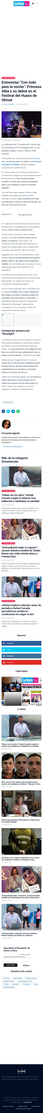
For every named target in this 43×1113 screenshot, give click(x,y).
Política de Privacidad (23, 1108)
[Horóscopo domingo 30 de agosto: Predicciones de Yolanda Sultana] (21, 803)
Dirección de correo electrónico (14, 957)
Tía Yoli (5, 984)
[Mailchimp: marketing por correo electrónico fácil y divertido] (26, 967)
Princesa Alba (7, 402)
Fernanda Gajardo (9, 104)
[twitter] (8, 411)
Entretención (10, 461)
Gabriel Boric (18, 978)
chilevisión (15, 984)
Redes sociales (31, 978)
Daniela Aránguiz (9, 987)
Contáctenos (36, 1106)
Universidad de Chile (25, 981)
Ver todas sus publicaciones (12, 446)
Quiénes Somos (8, 1106)
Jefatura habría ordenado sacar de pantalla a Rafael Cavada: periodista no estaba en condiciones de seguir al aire (21, 610)
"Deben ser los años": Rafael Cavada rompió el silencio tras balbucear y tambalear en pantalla (20, 498)
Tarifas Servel (22, 1106)
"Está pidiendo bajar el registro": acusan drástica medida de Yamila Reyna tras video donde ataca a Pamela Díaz (21, 552)
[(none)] (6, 424)
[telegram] (13, 411)
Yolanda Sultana (8, 981)
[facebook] (3, 411)
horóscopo (26, 984)
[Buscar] (36, 3)
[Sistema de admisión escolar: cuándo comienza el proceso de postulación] (13, 691)
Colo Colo (6, 978)
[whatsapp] (18, 411)
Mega (36, 984)
